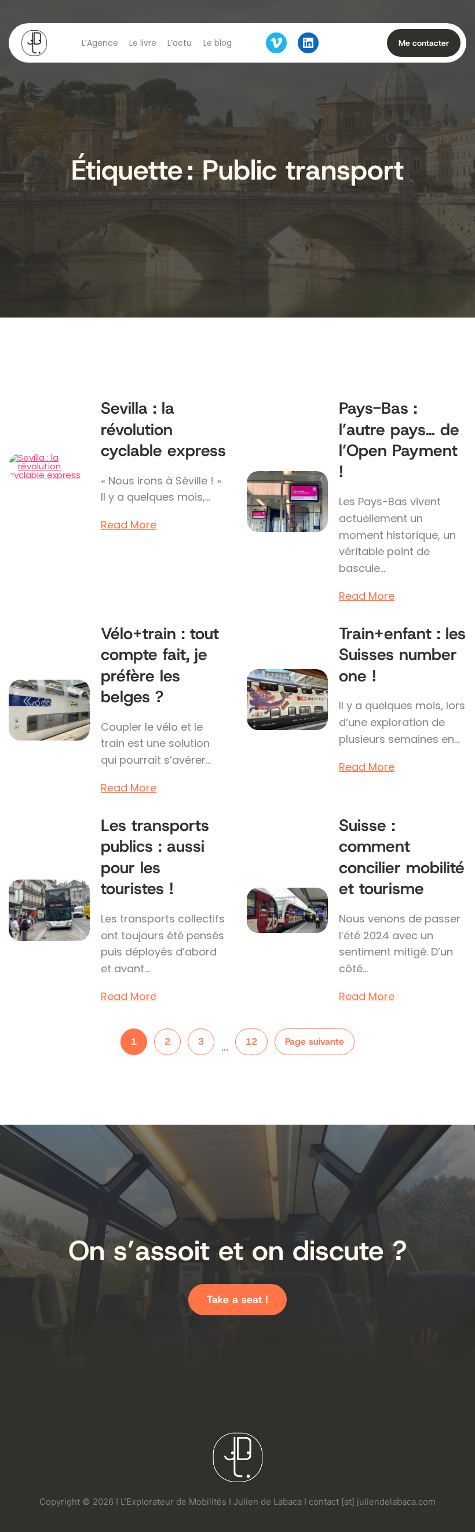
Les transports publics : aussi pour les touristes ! (155, 857)
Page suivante (314, 1041)
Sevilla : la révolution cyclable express (163, 429)
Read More (128, 525)
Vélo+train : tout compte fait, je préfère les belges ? (160, 665)
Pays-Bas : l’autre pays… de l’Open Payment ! (399, 440)
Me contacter (424, 43)
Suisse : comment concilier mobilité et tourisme (402, 857)
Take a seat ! (237, 1300)
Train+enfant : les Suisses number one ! (402, 655)
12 (251, 1041)
